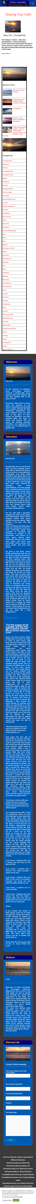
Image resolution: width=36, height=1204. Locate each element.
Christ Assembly (7, 192)
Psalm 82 (5, 293)
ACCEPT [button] (16, 1200)
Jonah (4, 269)
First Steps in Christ (8, 248)
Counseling (6, 195)
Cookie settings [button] (7, 1200)
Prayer (4, 290)
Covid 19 (5, 202)
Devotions (5, 209)
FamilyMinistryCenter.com (12, 1177)
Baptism (5, 178)
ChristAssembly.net (13, 1166)
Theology (5, 335)
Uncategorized (7, 342)
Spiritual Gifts (6, 325)
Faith (4, 234)
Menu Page (6, 279)
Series (4, 307)
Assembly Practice (8, 174)
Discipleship (6, 213)
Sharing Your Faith (8, 314)
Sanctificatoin (6, 304)
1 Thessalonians (7, 160)
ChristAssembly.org (14, 1163)
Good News (6, 255)
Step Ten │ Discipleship (14, 35)
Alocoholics (6, 164)
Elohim (4, 220)
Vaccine (5, 346)
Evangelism (6, 227)
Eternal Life (6, 223)
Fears (4, 241)
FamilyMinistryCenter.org (11, 1174)
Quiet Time (6, 297)
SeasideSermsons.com (11, 1183)
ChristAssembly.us (12, 1171)
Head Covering (7, 258)
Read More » (6, 53)
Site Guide (5, 321)
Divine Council (7, 216)
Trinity (4, 339)
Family (4, 237)
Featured (5, 244)
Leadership (6, 272)
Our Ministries (7, 283)
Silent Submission (8, 318)
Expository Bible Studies (9, 230)
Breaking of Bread (8, 188)
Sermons (5, 311)
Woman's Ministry (8, 349)
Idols (4, 265)
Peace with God (7, 286)
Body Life (5, 185)
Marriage (5, 276)
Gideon (5, 251)
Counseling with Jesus (9, 199)
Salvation (5, 300)
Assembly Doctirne (8, 171)
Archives (5, 167)
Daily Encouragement (9, 206)
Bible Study (6, 181)
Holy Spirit (5, 262)
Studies (5, 332)
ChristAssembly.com (11, 1169)
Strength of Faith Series (9, 328)
